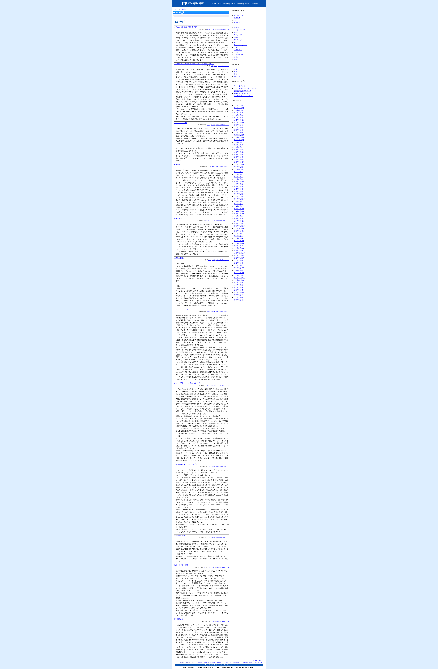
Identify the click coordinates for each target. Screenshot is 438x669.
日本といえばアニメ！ (182, 309)
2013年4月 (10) (239, 243)
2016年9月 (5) (238, 142)
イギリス (213, 29)
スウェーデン (238, 35)
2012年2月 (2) (238, 270)
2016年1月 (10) (239, 162)
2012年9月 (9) (238, 260)
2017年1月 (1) (238, 132)
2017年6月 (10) (239, 120)
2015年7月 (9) (238, 177)
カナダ (215, 66)
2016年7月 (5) (238, 147)
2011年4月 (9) (238, 295)
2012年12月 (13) (239, 253)
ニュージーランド (240, 45)
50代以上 (237, 76)
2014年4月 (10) (239, 214)
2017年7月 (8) (238, 118)
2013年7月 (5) (238, 236)
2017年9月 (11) (239, 113)
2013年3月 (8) (238, 246)
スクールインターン (223, 66)
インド (236, 25)
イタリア (237, 22)
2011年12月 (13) (239, 275)
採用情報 (255, 3)
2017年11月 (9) (239, 108)
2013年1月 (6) (238, 250)
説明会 (233, 3)
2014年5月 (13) (239, 211)
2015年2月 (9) (238, 189)
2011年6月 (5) (238, 290)
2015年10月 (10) (239, 169)
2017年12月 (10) (239, 105)
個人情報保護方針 (247, 662)
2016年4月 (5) (238, 154)
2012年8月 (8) (238, 263)
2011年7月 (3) (238, 288)
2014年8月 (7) (238, 204)
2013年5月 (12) (239, 241)
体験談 (184, 9)
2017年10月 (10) (239, 110)
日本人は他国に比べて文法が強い (186, 27)
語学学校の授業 (179, 536)
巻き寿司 (177, 164)
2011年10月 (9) (239, 280)
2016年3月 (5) (238, 157)
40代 (208, 385)
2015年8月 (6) (238, 174)
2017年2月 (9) (238, 130)
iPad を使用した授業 (181, 565)
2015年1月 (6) (238, 191)
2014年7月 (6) (238, 206)
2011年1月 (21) (239, 300)
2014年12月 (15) (239, 194)
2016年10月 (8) (239, 140)
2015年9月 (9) (238, 172)
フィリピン (238, 50)
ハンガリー (238, 47)
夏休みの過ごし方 (180, 218)
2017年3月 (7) (238, 127)
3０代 (208, 125)
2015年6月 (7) (238, 179)
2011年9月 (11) (239, 282)
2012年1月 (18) (239, 273)
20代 (208, 29)
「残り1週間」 (179, 258)
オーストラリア (211, 567)
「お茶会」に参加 (180, 123)
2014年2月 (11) (239, 219)
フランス (237, 57)
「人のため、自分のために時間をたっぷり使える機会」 (194, 64)
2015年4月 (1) (238, 184)
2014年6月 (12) (239, 209)
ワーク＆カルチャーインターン (245, 88)
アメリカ (213, 311)
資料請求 (240, 3)
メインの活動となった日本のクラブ (186, 383)
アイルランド (238, 15)
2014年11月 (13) (239, 196)
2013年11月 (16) (239, 226)
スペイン (237, 37)
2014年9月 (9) (238, 201)
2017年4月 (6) (238, 125)
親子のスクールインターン (243, 96)
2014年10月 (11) (239, 199)
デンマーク (238, 40)
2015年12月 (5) (239, 164)
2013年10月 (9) (239, 228)
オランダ (237, 27)
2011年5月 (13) (239, 292)
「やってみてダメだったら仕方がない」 (188, 464)
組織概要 (219, 662)
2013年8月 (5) (238, 233)
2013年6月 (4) (238, 238)
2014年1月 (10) (239, 221)
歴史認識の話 (179, 619)
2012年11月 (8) (239, 255)
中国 (235, 60)
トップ (175, 9)
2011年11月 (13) (239, 278)
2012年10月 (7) (239, 258)
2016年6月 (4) (238, 149)
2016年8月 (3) (238, 145)
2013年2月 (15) (239, 248)
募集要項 (226, 3)
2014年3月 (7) (238, 216)
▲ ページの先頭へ (257, 660)
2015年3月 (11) (239, 187)
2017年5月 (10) (239, 122)
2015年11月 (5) (239, 167)
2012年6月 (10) (239, 268)
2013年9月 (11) (239, 231)
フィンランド (211, 220)
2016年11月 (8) (239, 137)
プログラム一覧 (216, 3)
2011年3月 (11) (239, 297)
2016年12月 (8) (239, 135)
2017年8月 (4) (238, 115)
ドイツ (236, 42)
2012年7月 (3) (238, 265)
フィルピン (238, 52)
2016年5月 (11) (239, 152)
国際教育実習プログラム (222, 29)
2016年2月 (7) (238, 159)
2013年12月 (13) (239, 223)
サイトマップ (258, 662)
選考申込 (247, 3)
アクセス (225, 662)
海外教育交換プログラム (222, 125)
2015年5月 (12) (239, 181)
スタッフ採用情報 (234, 662)
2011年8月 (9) (238, 285)
